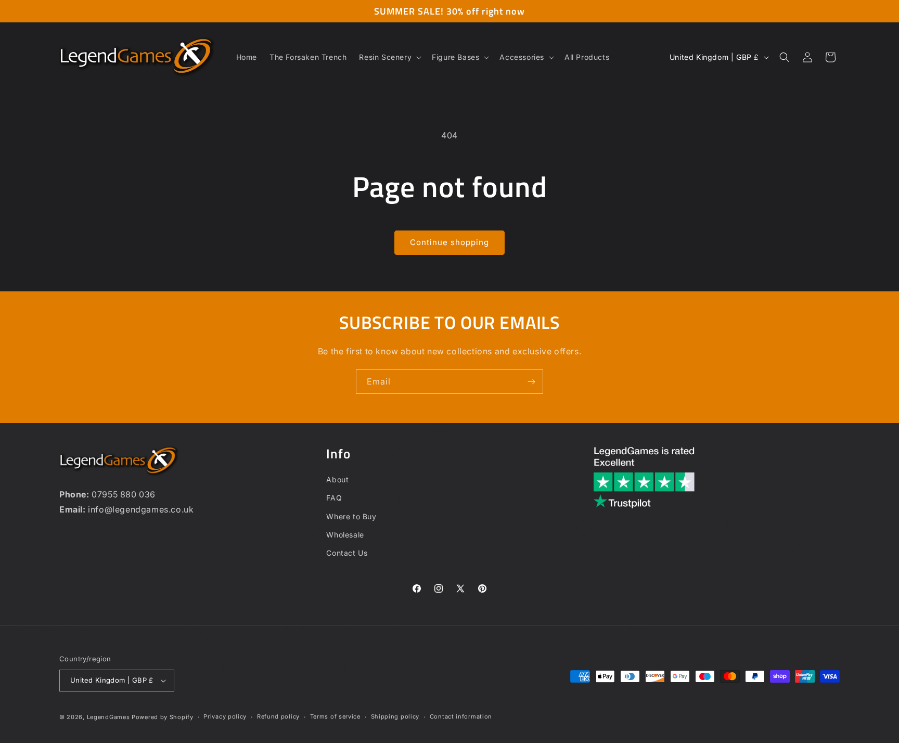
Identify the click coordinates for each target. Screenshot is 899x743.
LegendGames (108, 717)
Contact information (461, 716)
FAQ (334, 497)
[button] (389, 57)
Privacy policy (225, 716)
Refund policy (278, 716)
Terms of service (335, 716)
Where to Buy (351, 516)
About (337, 479)
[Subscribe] (531, 381)
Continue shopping (449, 242)
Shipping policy (395, 716)
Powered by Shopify (163, 717)
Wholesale (345, 534)
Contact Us (346, 552)
